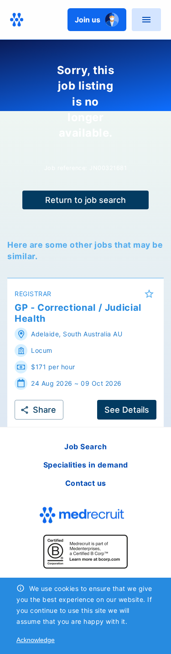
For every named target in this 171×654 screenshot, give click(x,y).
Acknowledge (35, 639)
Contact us (85, 483)
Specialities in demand (85, 464)
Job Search (85, 446)
